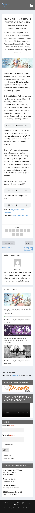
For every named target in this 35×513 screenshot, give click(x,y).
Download (7, 213)
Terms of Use (17, 508)
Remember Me (8, 444)
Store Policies (27, 508)
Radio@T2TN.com (8, 481)
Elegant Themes (17, 503)
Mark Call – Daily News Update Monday (17, 319)
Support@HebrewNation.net (11, 488)
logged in (14, 375)
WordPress (17, 505)
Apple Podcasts (18, 216)
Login (5, 450)
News (11, 41)
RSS (26, 216)
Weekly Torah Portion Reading (15, 50)
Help (10, 508)
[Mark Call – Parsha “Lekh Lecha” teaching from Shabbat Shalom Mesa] (17, 299)
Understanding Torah (21, 47)
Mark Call (15, 33)
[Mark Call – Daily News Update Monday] (17, 316)
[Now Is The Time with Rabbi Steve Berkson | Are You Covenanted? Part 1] (17, 330)
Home (6, 508)
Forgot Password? (8, 458)
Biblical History (23, 35)
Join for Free (7, 455)
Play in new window (18, 210)
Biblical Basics (11, 35)
